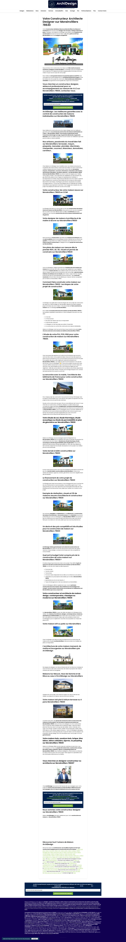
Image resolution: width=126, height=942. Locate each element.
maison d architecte (68, 862)
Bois (66, 11)
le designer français (41, 907)
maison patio (64, 851)
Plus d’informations (26, 938)
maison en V (55, 857)
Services (50, 11)
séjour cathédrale (52, 859)
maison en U (48, 857)
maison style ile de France (70, 852)
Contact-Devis (102, 11)
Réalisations (29, 11)
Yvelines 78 (63, 871)
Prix (78, 11)
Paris (74, 873)
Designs (22, 11)
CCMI (80, 866)
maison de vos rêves (49, 863)
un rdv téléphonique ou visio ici (61, 98)
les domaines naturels (31, 907)
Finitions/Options (86, 11)
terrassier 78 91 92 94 (82, 905)
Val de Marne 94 (48, 873)
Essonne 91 (69, 871)
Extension (43, 11)
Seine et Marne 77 (57, 873)
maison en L (76, 855)
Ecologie (72, 11)
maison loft (57, 851)
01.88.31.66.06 (73, 100)
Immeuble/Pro (59, 11)
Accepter (34, 938)
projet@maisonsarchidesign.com (56, 100)
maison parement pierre (56, 852)
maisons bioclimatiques (51, 860)
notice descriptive (48, 868)
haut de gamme (58, 862)
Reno (37, 11)
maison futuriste (68, 855)
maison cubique (72, 851)
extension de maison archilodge (83, 907)
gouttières (70, 865)
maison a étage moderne (57, 854)
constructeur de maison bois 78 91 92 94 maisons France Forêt (60, 907)
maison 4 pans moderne (57, 855)
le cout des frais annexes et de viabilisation (65, 868)
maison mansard (49, 851)
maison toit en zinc (64, 857)
